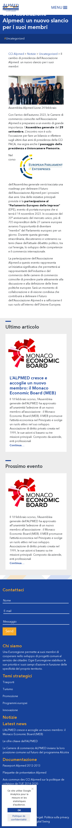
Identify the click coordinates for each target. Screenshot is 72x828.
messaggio (9, 617)
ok (19, 810)
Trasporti (8, 682)
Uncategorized (15, 38)
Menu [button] (56, 7)
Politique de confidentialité (19, 818)
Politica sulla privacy (56, 817)
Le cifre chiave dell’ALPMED (20, 741)
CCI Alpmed (11, 7)
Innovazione (10, 710)
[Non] (32, 788)
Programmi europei (15, 703)
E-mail (7, 606)
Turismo (8, 689)
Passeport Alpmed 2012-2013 (21, 765)
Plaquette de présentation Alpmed (24, 772)
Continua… (17, 445)
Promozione (10, 696)
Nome (6, 596)
